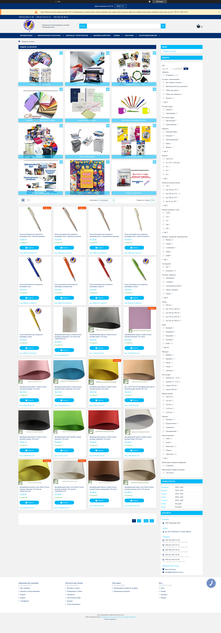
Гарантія (70, 601)
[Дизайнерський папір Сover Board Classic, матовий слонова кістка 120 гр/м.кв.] (139, 472)
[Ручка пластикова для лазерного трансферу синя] (34, 269)
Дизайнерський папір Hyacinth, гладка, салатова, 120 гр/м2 (68, 438)
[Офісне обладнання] (87, 141)
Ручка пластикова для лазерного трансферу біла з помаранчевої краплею (104, 235)
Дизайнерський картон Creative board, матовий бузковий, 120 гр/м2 (138, 336)
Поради (163, 598)
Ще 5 (166, 102)
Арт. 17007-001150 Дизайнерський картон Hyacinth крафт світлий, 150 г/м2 (140, 388)
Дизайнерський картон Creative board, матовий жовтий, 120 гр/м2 (103, 388)
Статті (162, 588)
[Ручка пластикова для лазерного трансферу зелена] (139, 269)
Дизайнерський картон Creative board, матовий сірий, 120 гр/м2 (103, 336)
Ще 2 (166, 178)
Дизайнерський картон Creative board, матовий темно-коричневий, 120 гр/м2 (103, 488)
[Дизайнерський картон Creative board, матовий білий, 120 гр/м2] (139, 422)
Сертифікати (24, 601)
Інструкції (164, 594)
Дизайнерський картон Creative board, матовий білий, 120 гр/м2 (138, 438)
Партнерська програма (122, 591)
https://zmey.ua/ (170, 569)
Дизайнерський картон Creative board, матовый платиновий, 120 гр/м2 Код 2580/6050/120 (68, 337)
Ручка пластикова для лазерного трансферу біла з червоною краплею (68, 235)
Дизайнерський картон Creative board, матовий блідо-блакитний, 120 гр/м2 (68, 388)
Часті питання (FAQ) (73, 598)
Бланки (117, 36)
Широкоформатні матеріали (49, 36)
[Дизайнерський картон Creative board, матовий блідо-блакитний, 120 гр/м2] (69, 372)
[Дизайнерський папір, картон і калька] (40, 105)
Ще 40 (166, 347)
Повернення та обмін (74, 591)
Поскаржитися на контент (109, 617)
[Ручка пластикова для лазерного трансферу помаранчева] (69, 269)
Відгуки (22, 594)
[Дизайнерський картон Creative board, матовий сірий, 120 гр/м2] (104, 319)
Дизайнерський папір (102, 36)
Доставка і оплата (73, 588)
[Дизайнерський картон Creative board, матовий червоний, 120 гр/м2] (104, 422)
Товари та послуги (169, 51)
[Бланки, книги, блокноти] (87, 105)
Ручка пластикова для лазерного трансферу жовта (31, 336)
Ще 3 (166, 151)
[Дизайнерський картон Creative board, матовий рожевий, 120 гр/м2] (34, 372)
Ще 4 (166, 298)
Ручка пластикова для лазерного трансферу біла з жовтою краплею (137, 235)
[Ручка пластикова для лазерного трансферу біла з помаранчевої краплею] (104, 219)
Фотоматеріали (26, 36)
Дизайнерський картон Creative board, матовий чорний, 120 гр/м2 (33, 438)
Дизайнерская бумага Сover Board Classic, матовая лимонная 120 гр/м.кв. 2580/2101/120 (34, 489)
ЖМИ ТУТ (120, 6)
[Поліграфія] (40, 141)
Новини (22, 598)
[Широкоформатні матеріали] (87, 68)
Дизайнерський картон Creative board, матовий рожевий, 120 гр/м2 (33, 388)
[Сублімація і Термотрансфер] (134, 68)
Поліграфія (129, 36)
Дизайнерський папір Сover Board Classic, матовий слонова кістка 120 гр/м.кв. (139, 488)
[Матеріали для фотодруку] (40, 68)
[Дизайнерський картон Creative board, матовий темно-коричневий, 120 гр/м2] (104, 472)
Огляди (163, 591)
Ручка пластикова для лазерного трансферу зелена (136, 285)
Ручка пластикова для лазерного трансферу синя (31, 285)
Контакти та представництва (30, 591)
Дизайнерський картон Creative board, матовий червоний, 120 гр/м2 (103, 438)
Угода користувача (73, 604)
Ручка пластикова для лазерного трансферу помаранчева (66, 285)
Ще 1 (166, 259)
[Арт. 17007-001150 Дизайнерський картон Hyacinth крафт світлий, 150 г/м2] (139, 372)
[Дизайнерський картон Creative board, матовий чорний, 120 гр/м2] (34, 422)
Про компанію (25, 588)
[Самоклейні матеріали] (134, 141)
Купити (30, 248)
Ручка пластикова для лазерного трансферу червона (101, 285)
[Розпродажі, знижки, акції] (87, 177)
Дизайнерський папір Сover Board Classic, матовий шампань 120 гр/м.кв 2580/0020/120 (69, 489)
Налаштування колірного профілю (126, 588)
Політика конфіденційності (127, 617)
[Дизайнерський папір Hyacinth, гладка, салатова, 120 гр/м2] (69, 422)
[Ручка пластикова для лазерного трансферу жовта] (34, 319)
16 (146, 521)
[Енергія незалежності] (134, 177)
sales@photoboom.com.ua (174, 572)
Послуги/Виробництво (148, 36)
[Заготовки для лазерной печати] (134, 105)
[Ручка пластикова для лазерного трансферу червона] (104, 269)
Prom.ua (121, 615)
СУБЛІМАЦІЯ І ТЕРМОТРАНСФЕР (77, 36)
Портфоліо (71, 594)
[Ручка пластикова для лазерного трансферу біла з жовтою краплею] (139, 219)
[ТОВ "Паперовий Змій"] (29, 26)
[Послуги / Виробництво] (40, 177)
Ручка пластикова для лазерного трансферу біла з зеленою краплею (32, 235)
